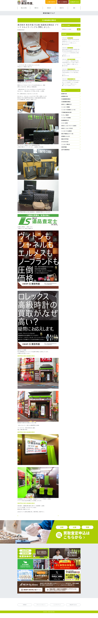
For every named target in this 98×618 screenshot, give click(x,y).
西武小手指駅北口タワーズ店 (67, 133)
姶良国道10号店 (64, 96)
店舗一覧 (61, 7)
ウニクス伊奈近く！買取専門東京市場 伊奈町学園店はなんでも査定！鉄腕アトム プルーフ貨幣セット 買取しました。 (70, 62)
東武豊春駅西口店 (65, 120)
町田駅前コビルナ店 (65, 136)
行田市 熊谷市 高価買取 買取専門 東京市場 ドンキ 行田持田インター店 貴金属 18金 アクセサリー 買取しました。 (70, 82)
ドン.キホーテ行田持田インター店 (68, 109)
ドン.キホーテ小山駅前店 (66, 131)
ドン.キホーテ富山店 (65, 144)
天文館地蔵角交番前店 (65, 101)
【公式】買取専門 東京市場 (25, 2)
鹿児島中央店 (64, 93)
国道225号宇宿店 (65, 139)
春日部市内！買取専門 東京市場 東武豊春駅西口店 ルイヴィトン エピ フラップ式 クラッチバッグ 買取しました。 (70, 41)
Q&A (74, 7)
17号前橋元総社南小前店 (66, 112)
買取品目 (49, 7)
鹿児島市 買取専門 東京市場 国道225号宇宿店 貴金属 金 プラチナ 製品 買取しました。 (70, 72)
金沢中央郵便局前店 (65, 149)
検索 (79, 29)
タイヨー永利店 (64, 123)
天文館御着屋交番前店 (65, 99)
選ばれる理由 (24, 7)
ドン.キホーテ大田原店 (66, 117)
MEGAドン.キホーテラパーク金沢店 (68, 125)
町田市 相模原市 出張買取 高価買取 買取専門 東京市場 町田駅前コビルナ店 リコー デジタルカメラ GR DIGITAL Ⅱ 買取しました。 (70, 51)
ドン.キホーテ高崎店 (65, 107)
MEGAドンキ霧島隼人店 (66, 104)
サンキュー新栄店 (65, 115)
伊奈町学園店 (64, 147)
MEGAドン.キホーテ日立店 (67, 128)
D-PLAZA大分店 (64, 141)
